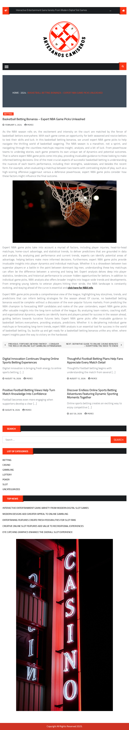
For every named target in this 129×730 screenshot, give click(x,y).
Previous (110, 10)
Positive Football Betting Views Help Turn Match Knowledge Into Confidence (29, 392)
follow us (123, 10)
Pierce (30, 125)
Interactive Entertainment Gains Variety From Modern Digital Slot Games (46, 508)
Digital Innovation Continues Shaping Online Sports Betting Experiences (31, 360)
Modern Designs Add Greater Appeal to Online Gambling (35, 514)
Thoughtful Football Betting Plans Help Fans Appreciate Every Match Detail (95, 360)
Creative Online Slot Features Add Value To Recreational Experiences (43, 526)
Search (122, 66)
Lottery (7, 474)
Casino (6, 465)
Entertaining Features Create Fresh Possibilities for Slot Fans (39, 520)
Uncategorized (11, 489)
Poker (6, 479)
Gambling (8, 470)
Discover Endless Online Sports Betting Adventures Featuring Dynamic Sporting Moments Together (92, 393)
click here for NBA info (80, 287)
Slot (5, 484)
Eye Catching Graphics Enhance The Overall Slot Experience (38, 532)
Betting (8, 113)
